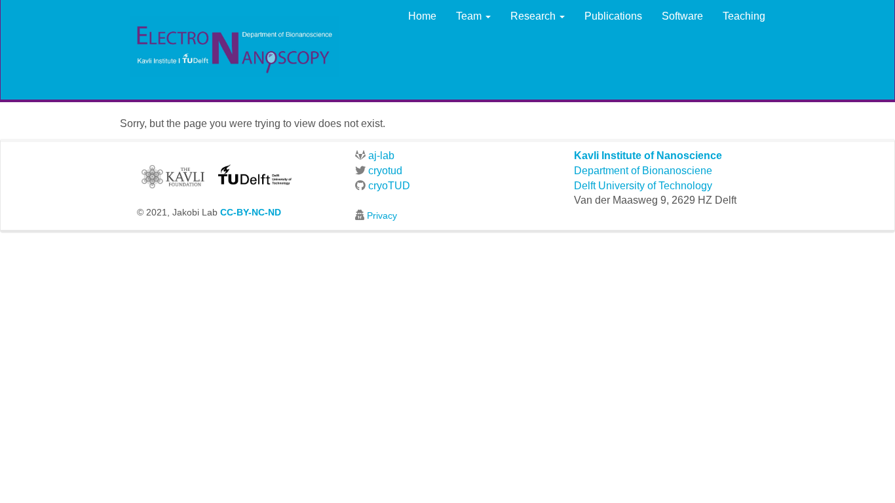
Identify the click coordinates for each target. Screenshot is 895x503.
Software (682, 16)
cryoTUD (388, 185)
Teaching (744, 16)
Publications (613, 16)
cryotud (384, 170)
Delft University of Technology (643, 185)
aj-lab (380, 155)
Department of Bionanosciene (643, 170)
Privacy (382, 215)
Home (422, 16)
